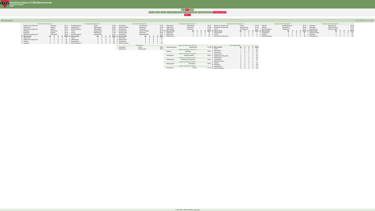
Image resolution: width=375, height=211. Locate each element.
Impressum (197, 210)
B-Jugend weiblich (16, 4)
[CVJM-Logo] (4, 4)
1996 (11, 6)
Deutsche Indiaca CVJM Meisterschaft (31, 2)
